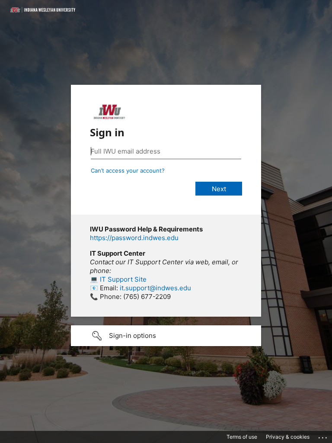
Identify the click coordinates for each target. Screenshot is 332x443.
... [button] (323, 435)
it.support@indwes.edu (155, 288)
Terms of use (242, 436)
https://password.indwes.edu (134, 238)
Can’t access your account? (128, 170)
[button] (166, 335)
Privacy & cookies (288, 436)
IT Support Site (123, 279)
